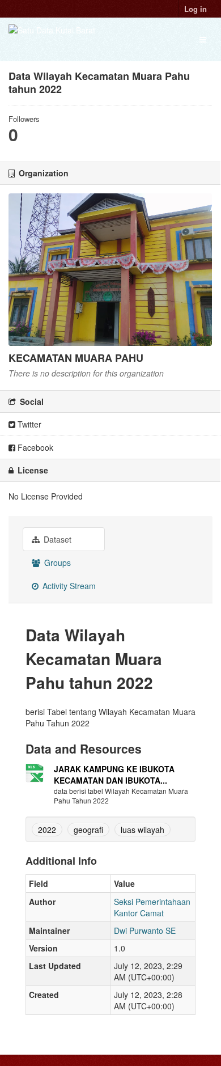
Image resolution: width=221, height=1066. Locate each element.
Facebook (34, 447)
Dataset (56, 539)
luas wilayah (142, 829)
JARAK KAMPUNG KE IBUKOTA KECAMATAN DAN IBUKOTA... (114, 774)
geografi (88, 829)
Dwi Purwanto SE (145, 930)
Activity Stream (68, 585)
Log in (195, 8)
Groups (56, 562)
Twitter (28, 424)
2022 (47, 829)
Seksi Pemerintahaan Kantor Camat (152, 907)
